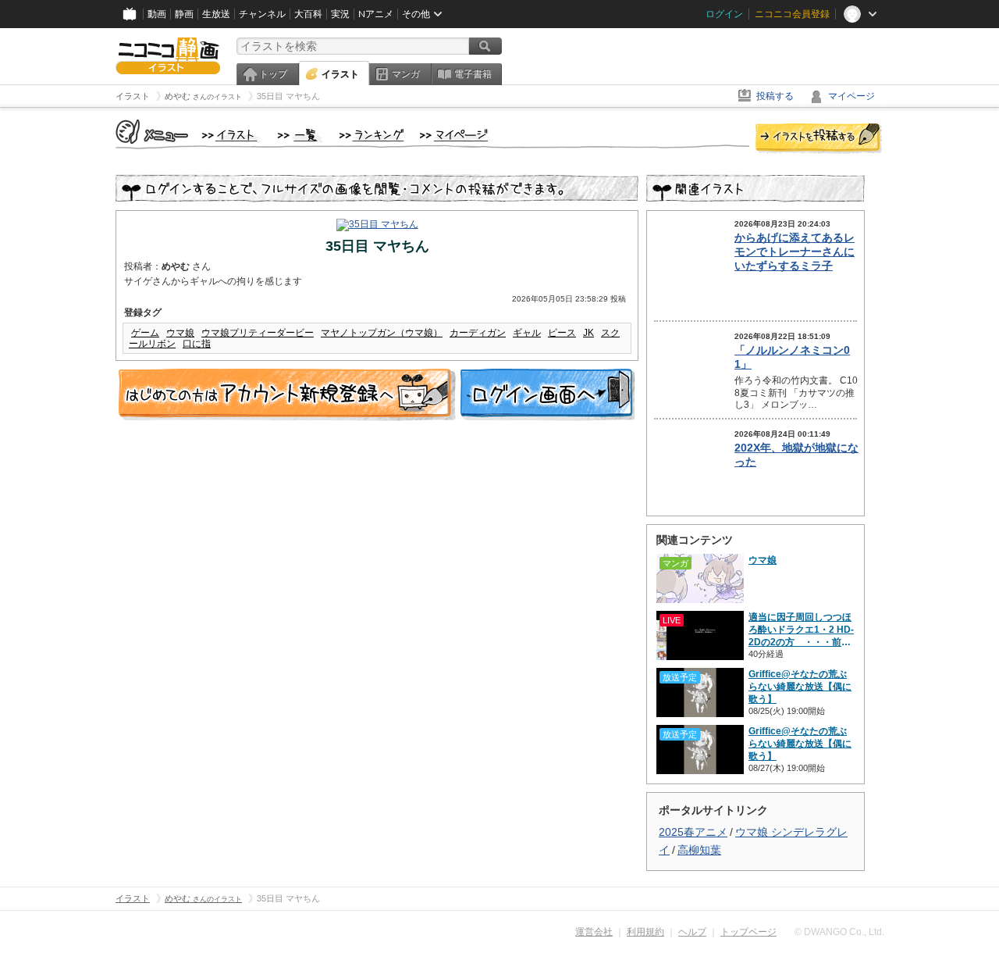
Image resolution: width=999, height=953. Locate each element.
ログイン (724, 14)
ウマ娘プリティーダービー (257, 332)
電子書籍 (473, 74)
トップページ (748, 931)
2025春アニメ (693, 832)
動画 (157, 14)
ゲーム (145, 332)
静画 (184, 14)
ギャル (527, 332)
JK (588, 332)
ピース (562, 332)
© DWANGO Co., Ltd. (839, 931)
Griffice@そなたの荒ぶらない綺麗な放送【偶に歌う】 (799, 687)
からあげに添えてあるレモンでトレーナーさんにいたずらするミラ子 (794, 251)
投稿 (818, 139)
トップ (273, 74)
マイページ (851, 96)
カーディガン (478, 332)
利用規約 (645, 931)
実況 (340, 14)
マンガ (406, 74)
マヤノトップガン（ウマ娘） (382, 332)
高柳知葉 (699, 850)
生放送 (216, 14)
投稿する (775, 96)
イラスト (340, 74)
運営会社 (594, 931)
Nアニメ (375, 14)
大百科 (308, 14)
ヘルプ (692, 931)
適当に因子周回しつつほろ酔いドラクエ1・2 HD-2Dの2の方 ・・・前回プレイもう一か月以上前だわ (801, 630)
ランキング (372, 136)
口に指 (197, 343)
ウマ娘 (180, 332)
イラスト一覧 (300, 136)
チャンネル (262, 14)
